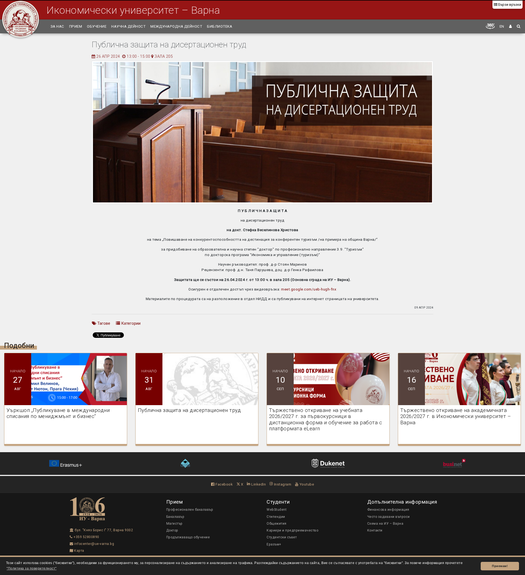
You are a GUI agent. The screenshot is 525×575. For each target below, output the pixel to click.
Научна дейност (128, 26)
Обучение (96, 26)
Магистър (174, 523)
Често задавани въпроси (388, 517)
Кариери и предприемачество (292, 530)
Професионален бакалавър (189, 510)
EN (502, 26)
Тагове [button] (103, 323)
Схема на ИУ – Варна (385, 523)
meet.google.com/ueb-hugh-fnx (308, 289)
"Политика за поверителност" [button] (32, 568)
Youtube (306, 484)
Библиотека (219, 26)
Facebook (224, 484)
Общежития (277, 523)
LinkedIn (258, 484)
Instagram (282, 484)
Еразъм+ (274, 544)
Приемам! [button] (500, 566)
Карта (78, 551)
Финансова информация (388, 510)
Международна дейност (176, 26)
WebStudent (277, 510)
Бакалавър (175, 517)
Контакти (375, 530)
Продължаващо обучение (188, 537)
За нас (57, 26)
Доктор (172, 530)
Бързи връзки (509, 4)
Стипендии (276, 517)
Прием (75, 26)
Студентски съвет (282, 537)
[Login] (511, 26)
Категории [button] (130, 323)
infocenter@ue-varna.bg (93, 544)
